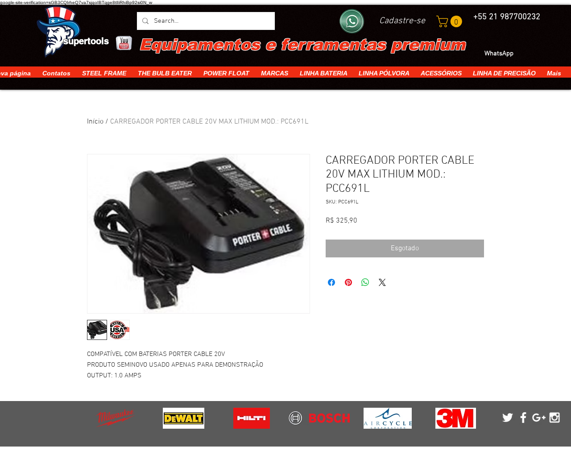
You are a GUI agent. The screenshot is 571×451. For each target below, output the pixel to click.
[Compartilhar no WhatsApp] (365, 282)
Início (95, 121)
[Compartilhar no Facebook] (331, 282)
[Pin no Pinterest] (348, 282)
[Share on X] (382, 282)
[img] (115, 418)
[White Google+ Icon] (539, 417)
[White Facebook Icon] (523, 417)
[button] (450, 21)
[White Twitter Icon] (508, 417)
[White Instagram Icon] (554, 417)
